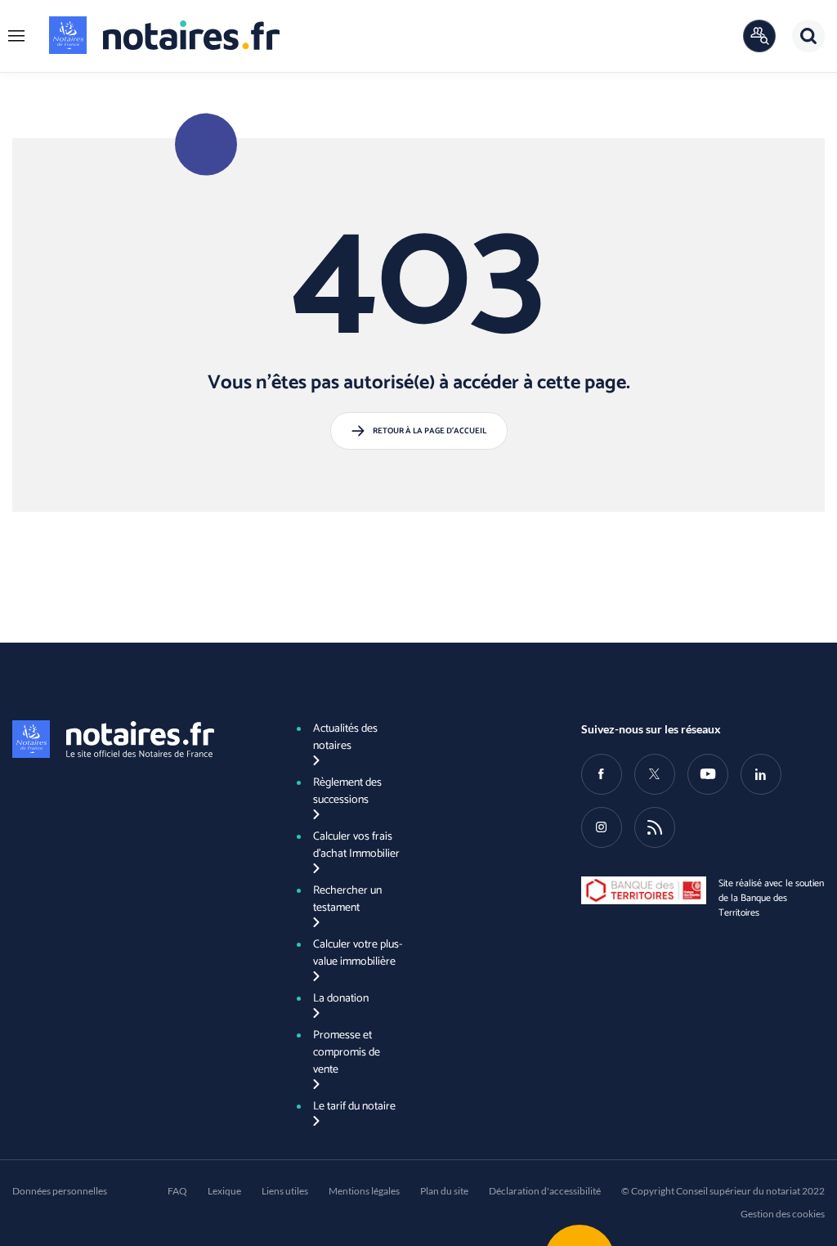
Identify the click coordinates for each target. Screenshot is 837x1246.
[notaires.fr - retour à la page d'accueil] (164, 35)
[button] (16, 36)
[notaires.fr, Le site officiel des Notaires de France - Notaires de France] (134, 739)
